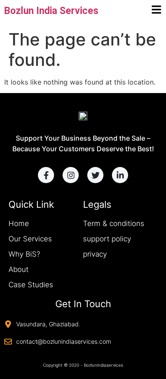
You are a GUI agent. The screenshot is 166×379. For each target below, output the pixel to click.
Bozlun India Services (51, 11)
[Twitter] (95, 175)
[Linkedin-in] (120, 175)
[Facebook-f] (46, 175)
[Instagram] (71, 175)
